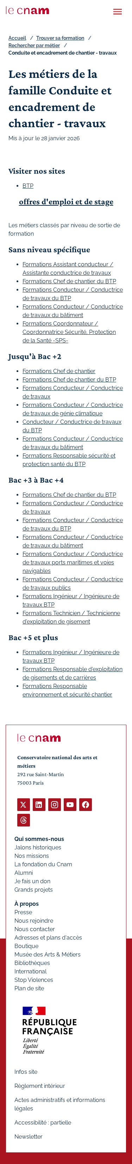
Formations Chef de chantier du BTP (69, 281)
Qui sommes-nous (39, 839)
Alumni (23, 872)
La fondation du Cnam (43, 864)
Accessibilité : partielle (42, 1122)
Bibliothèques (32, 963)
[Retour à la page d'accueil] (27, 10)
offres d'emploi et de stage (66, 201)
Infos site (25, 1072)
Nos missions (31, 856)
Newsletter (28, 1136)
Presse (23, 912)
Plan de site (29, 988)
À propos (26, 903)
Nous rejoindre (33, 920)
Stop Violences (33, 980)
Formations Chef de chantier (59, 371)
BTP (28, 185)
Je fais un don (32, 881)
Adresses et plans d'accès (48, 937)
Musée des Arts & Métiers (47, 954)
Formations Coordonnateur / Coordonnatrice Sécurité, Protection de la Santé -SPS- (69, 332)
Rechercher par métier (34, 45)
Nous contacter (34, 929)
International (30, 971)
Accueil (17, 38)
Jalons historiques (37, 847)
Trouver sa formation (60, 38)
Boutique (26, 946)
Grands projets (33, 889)
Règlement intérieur (39, 1086)
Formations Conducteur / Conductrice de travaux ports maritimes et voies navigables (73, 562)
